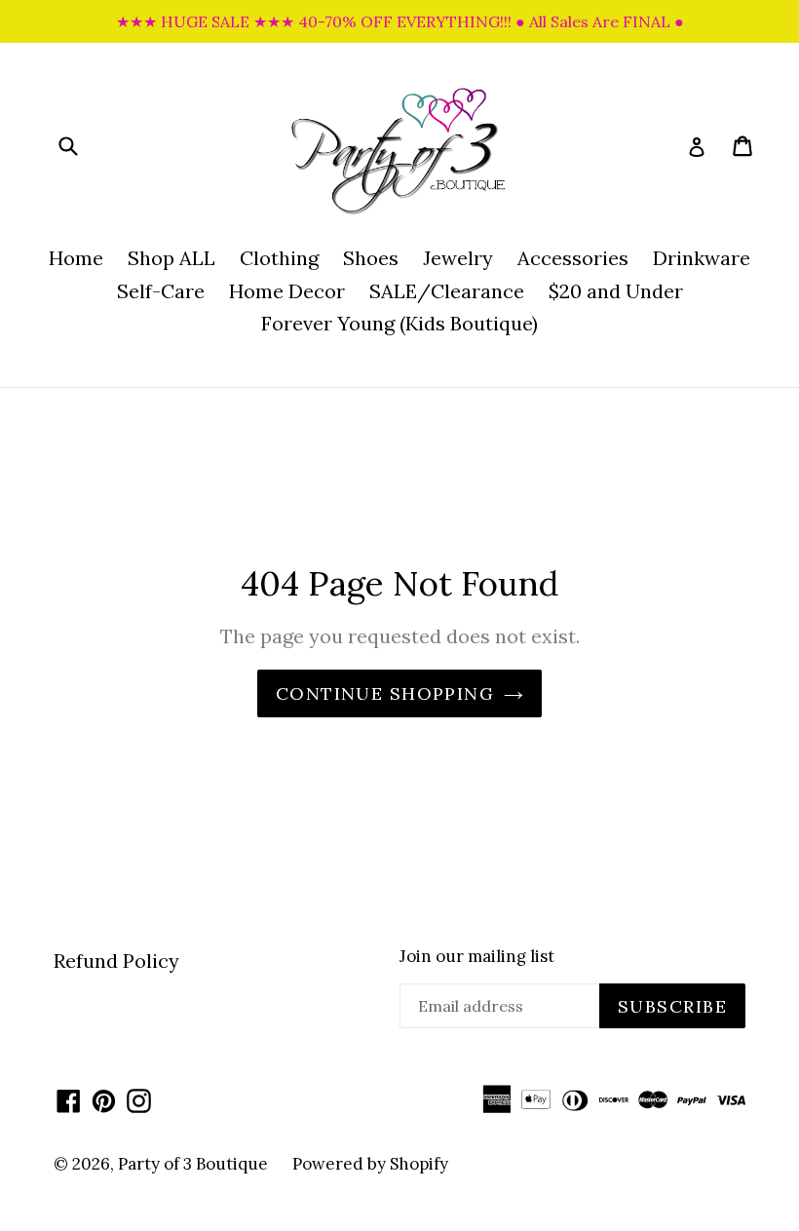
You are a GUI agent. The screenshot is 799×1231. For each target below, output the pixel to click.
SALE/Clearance (446, 291)
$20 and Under (616, 291)
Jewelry (458, 258)
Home (76, 258)
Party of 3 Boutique (193, 1163)
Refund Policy (116, 960)
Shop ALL (171, 258)
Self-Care (161, 291)
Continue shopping (385, 693)
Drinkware (701, 258)
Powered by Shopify (370, 1163)
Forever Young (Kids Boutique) (399, 323)
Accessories (572, 258)
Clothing (279, 258)
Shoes (371, 258)
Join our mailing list (477, 956)
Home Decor (287, 291)
